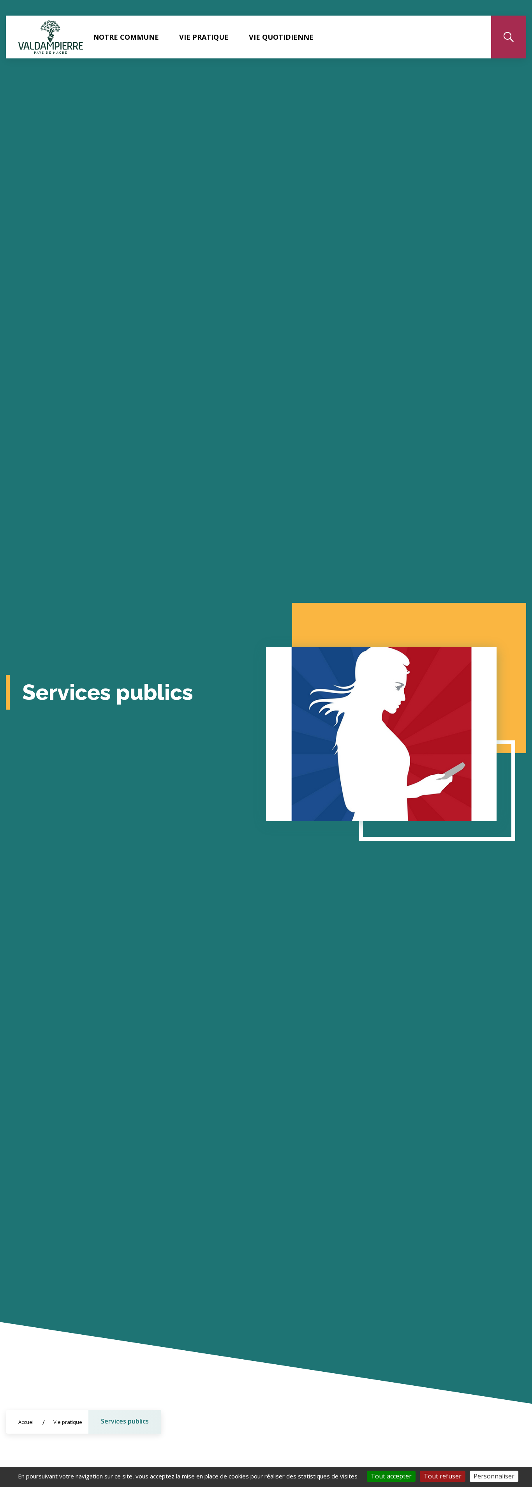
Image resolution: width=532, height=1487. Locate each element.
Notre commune (126, 37)
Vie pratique (204, 37)
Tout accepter (391, 1476)
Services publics (125, 1421)
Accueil (26, 1421)
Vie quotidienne (281, 37)
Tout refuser (443, 1476)
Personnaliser (494, 1476)
